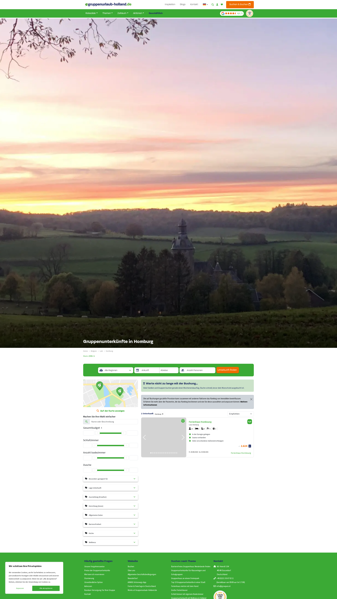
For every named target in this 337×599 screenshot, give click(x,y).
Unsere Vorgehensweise (94, 566)
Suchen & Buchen (239, 4)
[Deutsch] (205, 4)
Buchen (131, 566)
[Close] (251, 399)
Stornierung (89, 578)
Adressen (88, 586)
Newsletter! (133, 578)
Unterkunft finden (227, 370)
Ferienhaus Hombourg (241, 453)
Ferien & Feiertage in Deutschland (142, 586)
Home (85, 351)
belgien (94, 351)
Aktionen (137, 13)
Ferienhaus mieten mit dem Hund (184, 586)
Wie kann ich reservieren (94, 574)
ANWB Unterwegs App (137, 582)
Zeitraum (121, 13)
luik (101, 351)
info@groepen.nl (223, 586)
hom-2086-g (89, 356)
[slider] (97, 433)
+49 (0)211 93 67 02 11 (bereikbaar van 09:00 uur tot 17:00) (231, 580)
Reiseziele (91, 13)
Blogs (182, 4)
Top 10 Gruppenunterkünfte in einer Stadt (188, 582)
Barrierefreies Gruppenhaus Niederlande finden (190, 566)
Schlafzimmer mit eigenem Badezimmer (187, 594)
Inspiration (170, 4)
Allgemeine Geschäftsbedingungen (142, 574)
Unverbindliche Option (93, 582)
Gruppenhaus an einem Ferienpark (185, 578)
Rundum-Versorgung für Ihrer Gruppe (99, 590)
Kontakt (194, 4)
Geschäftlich (156, 13)
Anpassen (20, 588)
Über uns (131, 570)
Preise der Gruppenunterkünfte (97, 570)
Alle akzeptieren (45, 588)
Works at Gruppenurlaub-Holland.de (142, 590)
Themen (106, 13)
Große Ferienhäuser (179, 590)
